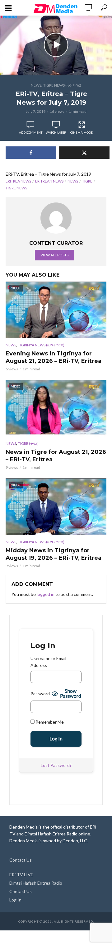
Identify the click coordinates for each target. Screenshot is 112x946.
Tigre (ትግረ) (28, 443)
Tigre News (16, 188)
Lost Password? (56, 765)
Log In (15, 899)
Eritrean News (49, 181)
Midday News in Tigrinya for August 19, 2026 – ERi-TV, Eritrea (53, 554)
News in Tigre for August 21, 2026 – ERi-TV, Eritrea (56, 456)
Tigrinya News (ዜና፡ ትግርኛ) (41, 345)
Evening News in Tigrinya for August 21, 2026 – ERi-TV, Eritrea (53, 357)
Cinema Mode (81, 132)
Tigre (87, 181)
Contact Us (20, 860)
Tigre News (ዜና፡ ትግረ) (62, 85)
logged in (45, 594)
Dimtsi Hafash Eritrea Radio (35, 883)
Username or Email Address (48, 662)
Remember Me (49, 722)
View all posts (54, 255)
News (36, 85)
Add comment (30, 132)
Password (40, 693)
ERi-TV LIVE (21, 874)
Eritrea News (18, 181)
